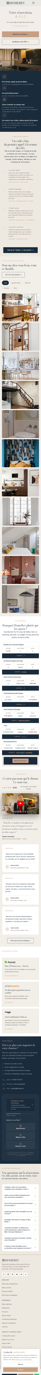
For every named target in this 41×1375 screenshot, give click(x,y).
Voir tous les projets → (13, 274)
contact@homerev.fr (17, 1088)
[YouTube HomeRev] (17, 1274)
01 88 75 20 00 (17, 1079)
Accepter (20, 1369)
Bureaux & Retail (7, 1291)
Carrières (5, 1327)
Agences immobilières (9, 1323)
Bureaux (6, 288)
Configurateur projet (8, 1336)
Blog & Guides (6, 1315)
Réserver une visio (8, 1339)
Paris (15, 288)
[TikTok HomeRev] (25, 1274)
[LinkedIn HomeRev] (8, 1274)
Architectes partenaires (9, 1319)
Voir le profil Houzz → (12, 976)
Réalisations (6, 1308)
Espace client (6, 1343)
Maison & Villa (6, 1287)
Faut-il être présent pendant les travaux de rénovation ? (20, 1204)
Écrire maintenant (19, 1084)
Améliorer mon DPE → (20, 42)
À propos (5, 1312)
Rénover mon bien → (20, 34)
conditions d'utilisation (25, 1154)
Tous (5, 283)
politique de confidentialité (23, 1359)
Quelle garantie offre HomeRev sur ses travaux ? (20, 1212)
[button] (20, 803)
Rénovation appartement (10, 1284)
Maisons (27, 283)
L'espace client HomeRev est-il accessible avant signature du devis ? (20, 1247)
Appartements (16, 283)
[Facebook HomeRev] (12, 1274)
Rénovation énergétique (9, 1295)
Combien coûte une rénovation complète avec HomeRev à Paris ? (20, 1188)
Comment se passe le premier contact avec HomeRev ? (20, 1239)
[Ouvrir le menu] (33, 3)
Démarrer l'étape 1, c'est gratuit (20, 250)
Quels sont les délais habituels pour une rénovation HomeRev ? (20, 1196)
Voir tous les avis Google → (20, 940)
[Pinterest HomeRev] (21, 1274)
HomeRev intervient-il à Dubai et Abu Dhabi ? (20, 1221)
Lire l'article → (9, 1002)
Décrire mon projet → (20, 760)
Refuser (20, 1364)
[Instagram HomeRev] (4, 1274)
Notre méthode (7, 1304)
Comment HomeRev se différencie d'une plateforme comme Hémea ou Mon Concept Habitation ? (20, 1230)
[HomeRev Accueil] (15, 2)
